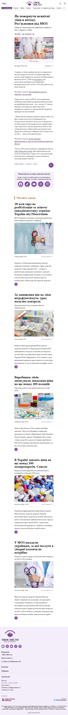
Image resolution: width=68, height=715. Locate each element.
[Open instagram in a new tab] (40, 184)
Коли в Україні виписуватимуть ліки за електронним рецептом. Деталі (33, 141)
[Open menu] (65, 3)
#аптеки (28, 164)
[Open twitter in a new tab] (47, 184)
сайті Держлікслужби (23, 151)
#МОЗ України (19, 164)
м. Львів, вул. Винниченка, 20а (11, 661)
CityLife (15, 8)
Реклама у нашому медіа (9, 683)
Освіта (59, 8)
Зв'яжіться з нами (7, 690)
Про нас (4, 680)
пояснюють (38, 79)
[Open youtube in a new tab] (34, 184)
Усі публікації (6, 8)
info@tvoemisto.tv (7, 658)
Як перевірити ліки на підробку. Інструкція (30, 93)
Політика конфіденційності (10, 687)
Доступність (5, 685)
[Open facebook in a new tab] (20, 184)
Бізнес (28, 8)
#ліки (35, 164)
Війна (22, 8)
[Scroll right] (65, 8)
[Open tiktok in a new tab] (27, 184)
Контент (4, 667)
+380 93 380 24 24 (6, 655)
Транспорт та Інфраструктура (43, 8)
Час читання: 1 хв (28, 34)
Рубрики (4, 671)
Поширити (48, 66)
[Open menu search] (60, 3)
